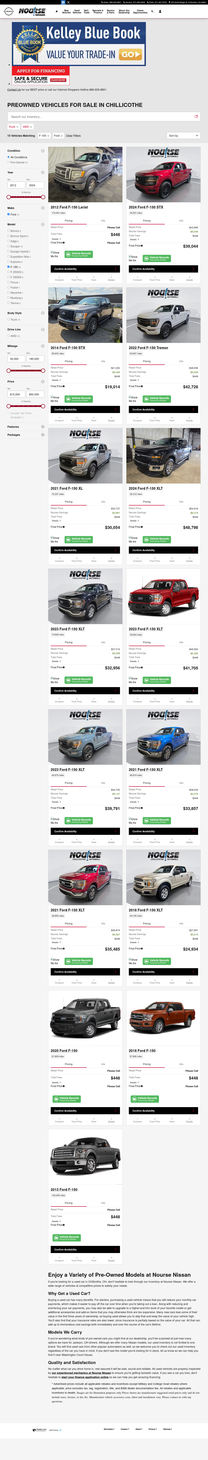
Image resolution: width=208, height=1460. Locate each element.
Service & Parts (111, 11)
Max (28, 179)
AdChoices (53, 1430)
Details (55, 239)
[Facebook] (63, 2)
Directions (108, 1429)
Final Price (56, 242)
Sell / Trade (87, 11)
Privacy (152, 1429)
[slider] (9, 197)
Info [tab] (103, 220)
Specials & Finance (97, 11)
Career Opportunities (140, 11)
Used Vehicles (77, 11)
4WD (27, 126)
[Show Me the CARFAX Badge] (56, 254)
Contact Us (14, 89)
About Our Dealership (124, 11)
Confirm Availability (65, 269)
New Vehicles (66, 11)
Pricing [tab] (68, 220)
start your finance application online (85, 1377)
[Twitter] (68, 2)
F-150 (42, 135)
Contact (124, 1429)
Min (9, 179)
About (138, 1429)
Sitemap (166, 1429)
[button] (85, 213)
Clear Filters (73, 135)
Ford (57, 135)
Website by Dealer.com (39, 1430)
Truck (13, 126)
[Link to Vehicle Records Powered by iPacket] (79, 254)
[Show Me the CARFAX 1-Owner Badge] (134, 399)
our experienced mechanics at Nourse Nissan (81, 1373)
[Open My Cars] (159, 11)
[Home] (9, 11)
